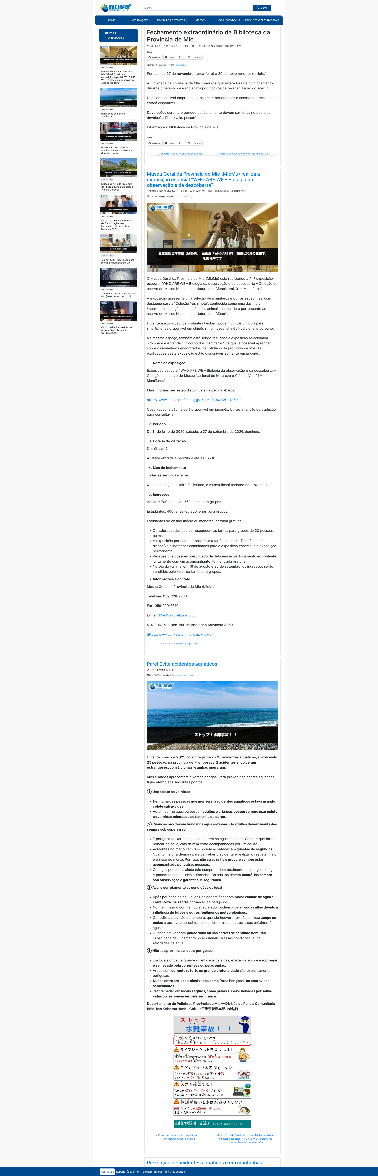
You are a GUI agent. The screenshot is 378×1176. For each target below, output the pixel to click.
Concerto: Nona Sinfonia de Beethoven (181, 153)
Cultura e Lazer (179, 65)
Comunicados (107, 67)
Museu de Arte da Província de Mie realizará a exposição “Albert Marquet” (117, 186)
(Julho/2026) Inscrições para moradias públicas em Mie (117, 261)
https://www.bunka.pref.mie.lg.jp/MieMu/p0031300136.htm (194, 400)
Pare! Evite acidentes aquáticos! (113, 115)
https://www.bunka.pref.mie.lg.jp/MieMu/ (180, 634)
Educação (190, 196)
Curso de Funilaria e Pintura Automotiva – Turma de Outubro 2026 (116, 330)
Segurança (188, 675)
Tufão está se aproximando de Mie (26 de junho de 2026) (118, 295)
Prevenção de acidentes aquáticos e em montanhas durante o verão (116, 150)
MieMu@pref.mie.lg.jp (176, 615)
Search (263, 7)
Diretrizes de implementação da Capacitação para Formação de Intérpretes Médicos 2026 (117, 224)
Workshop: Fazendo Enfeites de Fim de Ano (244, 153)
